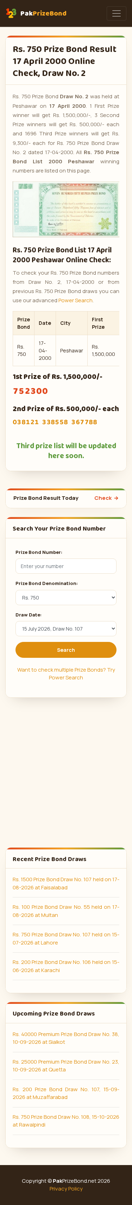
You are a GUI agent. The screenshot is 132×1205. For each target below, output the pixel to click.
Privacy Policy (66, 1188)
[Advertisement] (66, 772)
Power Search (75, 300)
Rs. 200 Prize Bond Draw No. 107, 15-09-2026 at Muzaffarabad (66, 1093)
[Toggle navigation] (116, 13)
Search (66, 650)
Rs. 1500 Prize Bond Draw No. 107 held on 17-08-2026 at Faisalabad (66, 883)
